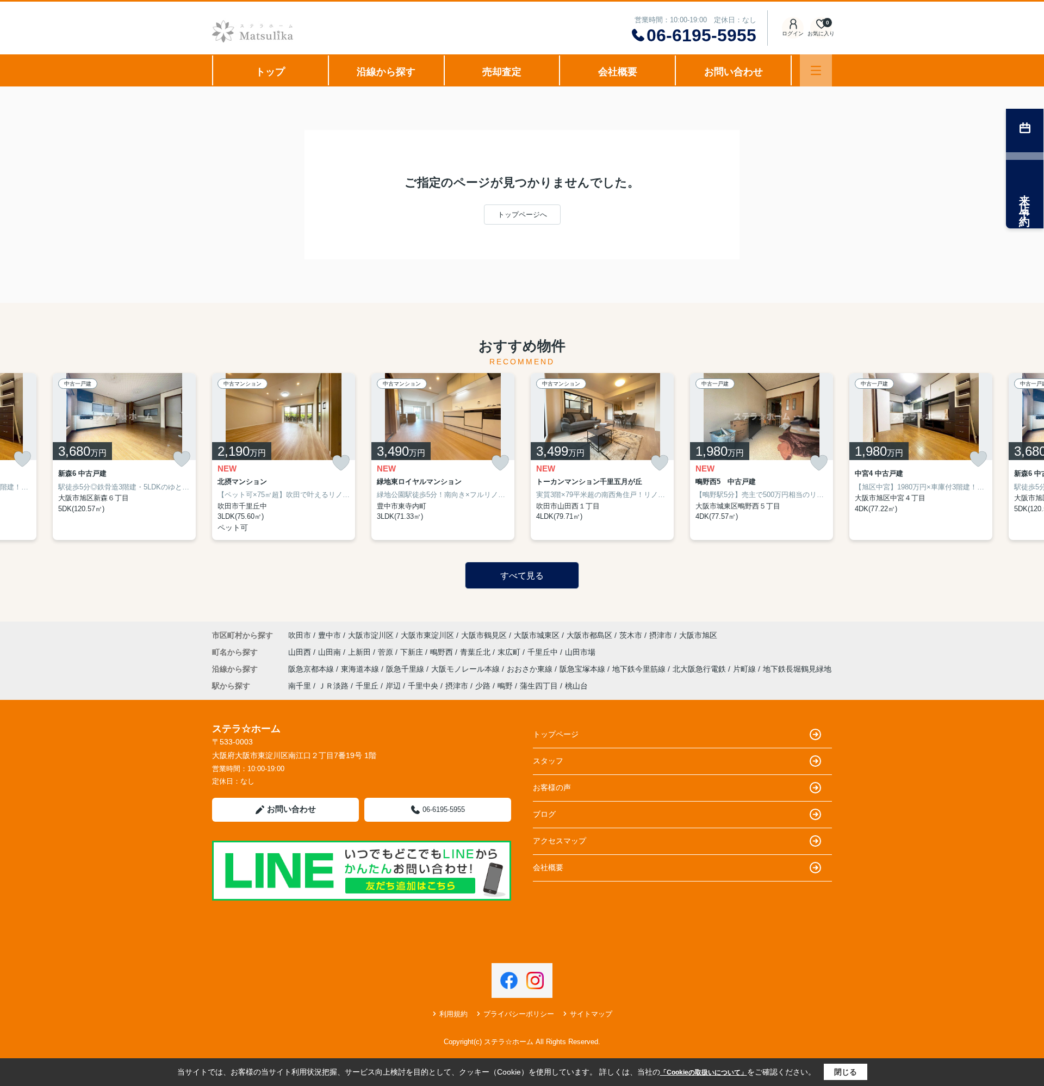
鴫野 (505, 685)
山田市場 (580, 652)
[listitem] (283, 456)
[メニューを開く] (815, 70)
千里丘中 (543, 652)
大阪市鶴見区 (484, 635)
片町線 (745, 669)
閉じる (845, 1072)
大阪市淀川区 (371, 635)
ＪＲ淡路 (333, 685)
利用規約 (453, 1014)
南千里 (299, 685)
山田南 (330, 652)
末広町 (510, 652)
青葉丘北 (476, 652)
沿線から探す (386, 71)
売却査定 (501, 71)
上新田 (360, 652)
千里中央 (423, 685)
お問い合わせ (733, 71)
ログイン (793, 33)
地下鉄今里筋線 (640, 669)
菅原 (386, 652)
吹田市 (299, 635)
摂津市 (660, 635)
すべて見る (522, 575)
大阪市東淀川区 (427, 635)
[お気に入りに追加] (22, 459)
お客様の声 (552, 787)
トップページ (556, 734)
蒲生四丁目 (539, 685)
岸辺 (393, 685)
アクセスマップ (559, 840)
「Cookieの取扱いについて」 (703, 1072)
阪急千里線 (406, 669)
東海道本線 (361, 669)
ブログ (544, 814)
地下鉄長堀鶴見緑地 (797, 669)
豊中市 (329, 635)
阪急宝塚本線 (583, 669)
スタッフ (548, 760)
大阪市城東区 (537, 635)
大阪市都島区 (589, 635)
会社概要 (617, 71)
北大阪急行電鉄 (700, 669)
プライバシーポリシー (518, 1014)
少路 (482, 685)
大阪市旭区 (698, 635)
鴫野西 (442, 652)
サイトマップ (591, 1014)
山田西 (300, 652)
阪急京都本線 (312, 669)
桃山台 (576, 685)
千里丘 (367, 685)
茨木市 (630, 635)
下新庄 (412, 652)
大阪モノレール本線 (466, 669)
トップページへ (522, 214)
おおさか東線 (531, 669)
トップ (270, 71)
